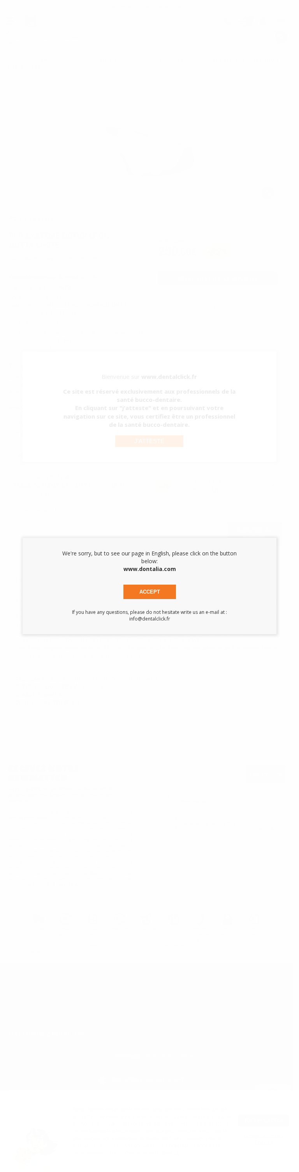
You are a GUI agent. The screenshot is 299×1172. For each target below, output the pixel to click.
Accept (149, 592)
